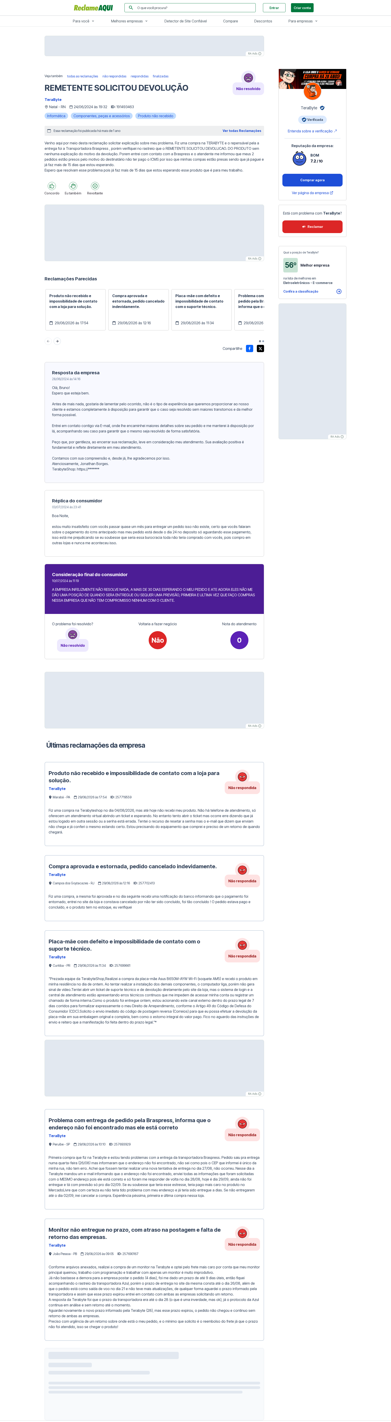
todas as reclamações (82, 76)
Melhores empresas (127, 21)
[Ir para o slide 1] (260, 341)
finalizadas (160, 76)
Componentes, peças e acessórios (102, 116)
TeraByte (53, 99)
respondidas (139, 76)
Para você (81, 21)
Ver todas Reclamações (242, 131)
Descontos (263, 21)
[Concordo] (52, 186)
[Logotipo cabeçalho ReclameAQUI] (94, 7)
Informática (56, 116)
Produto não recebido (155, 116)
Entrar (274, 8)
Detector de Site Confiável (186, 21)
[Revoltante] (95, 186)
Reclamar (315, 227)
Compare (230, 21)
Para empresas (300, 21)
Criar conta (302, 8)
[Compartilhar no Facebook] (249, 348)
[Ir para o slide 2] (263, 341)
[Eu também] (73, 186)
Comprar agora (312, 180)
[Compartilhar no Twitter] (260, 348)
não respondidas (114, 76)
